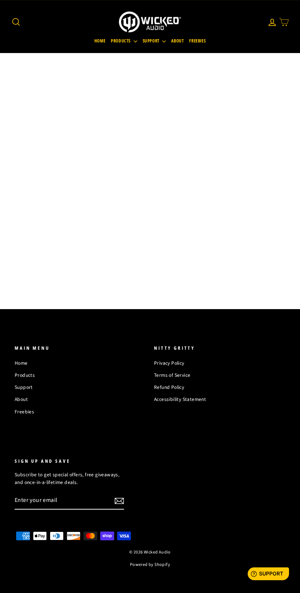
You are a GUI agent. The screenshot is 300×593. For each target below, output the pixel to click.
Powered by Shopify (150, 565)
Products (121, 41)
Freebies (197, 41)
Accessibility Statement (180, 399)
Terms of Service (172, 375)
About (177, 41)
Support (152, 41)
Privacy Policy (169, 363)
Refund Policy (169, 387)
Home (99, 41)
